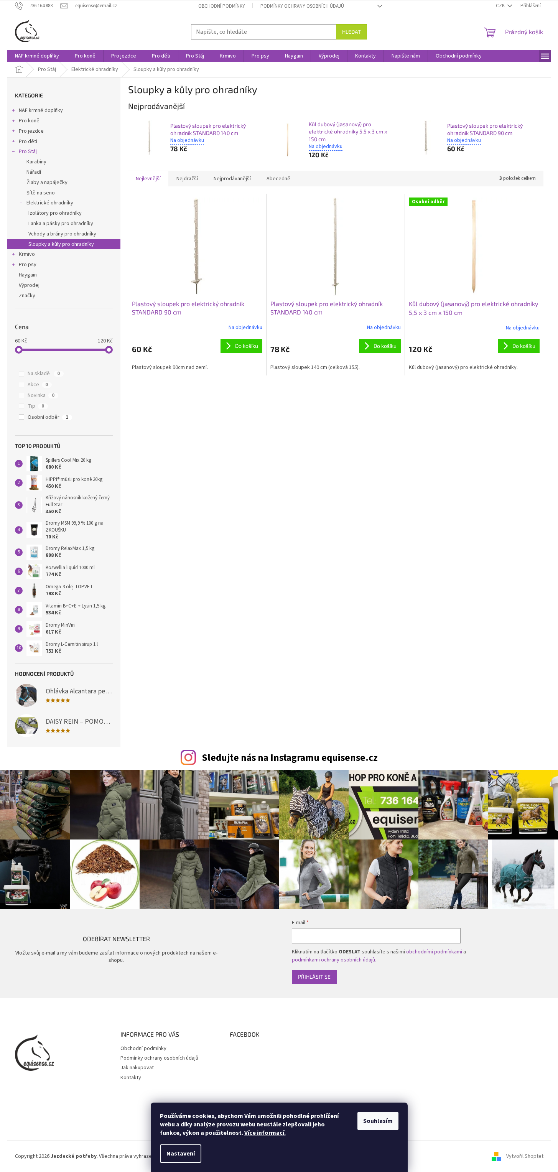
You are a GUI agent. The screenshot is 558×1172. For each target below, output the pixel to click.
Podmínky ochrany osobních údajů (302, 6)
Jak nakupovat (137, 1068)
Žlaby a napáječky (46, 182)
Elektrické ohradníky (49, 203)
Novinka (41, 395)
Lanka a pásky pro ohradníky (60, 223)
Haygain (28, 275)
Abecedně (278, 179)
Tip (36, 406)
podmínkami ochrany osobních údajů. (334, 960)
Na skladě (44, 373)
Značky (27, 296)
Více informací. (265, 1133)
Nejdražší (187, 179)
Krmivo (27, 254)
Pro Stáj (28, 151)
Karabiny (36, 162)
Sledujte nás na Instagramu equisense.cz (290, 758)
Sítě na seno (40, 193)
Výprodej (29, 285)
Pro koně (29, 121)
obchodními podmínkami (434, 952)
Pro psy (27, 264)
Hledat (351, 31)
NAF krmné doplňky (41, 110)
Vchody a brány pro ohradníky (62, 234)
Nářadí (33, 172)
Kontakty (130, 1077)
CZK (501, 5)
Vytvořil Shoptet (524, 1156)
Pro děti (28, 141)
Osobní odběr (48, 417)
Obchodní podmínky (221, 6)
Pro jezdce (31, 131)
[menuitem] (37, 56)
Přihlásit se (314, 976)
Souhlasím (378, 1121)
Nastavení (180, 1153)
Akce (38, 384)
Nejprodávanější (232, 179)
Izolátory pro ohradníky (55, 213)
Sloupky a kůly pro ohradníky (61, 244)
